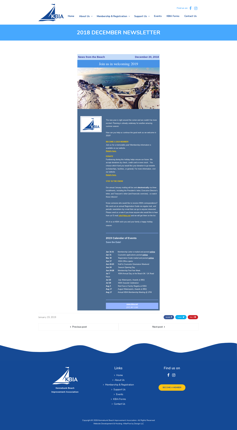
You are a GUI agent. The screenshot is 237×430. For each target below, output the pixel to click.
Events (119, 394)
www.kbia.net (132, 304)
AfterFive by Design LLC (133, 423)
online (152, 252)
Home (119, 375)
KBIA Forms (119, 399)
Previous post (79, 326)
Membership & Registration (119, 384)
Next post (157, 326)
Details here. (111, 151)
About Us (120, 380)
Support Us (119, 389)
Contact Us (119, 404)
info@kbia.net (124, 216)
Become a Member (172, 387)
